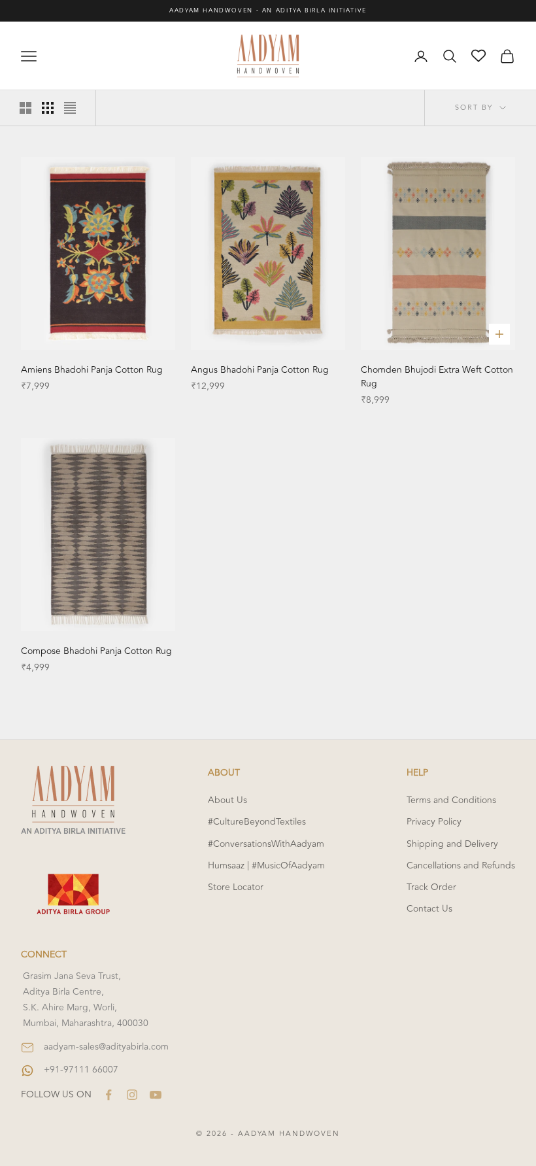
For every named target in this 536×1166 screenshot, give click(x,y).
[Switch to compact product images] (70, 108)
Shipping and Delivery (452, 844)
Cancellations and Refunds (461, 865)
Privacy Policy (434, 822)
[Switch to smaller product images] (48, 108)
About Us (227, 800)
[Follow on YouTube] (155, 1094)
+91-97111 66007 (81, 1069)
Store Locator (235, 887)
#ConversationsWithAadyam (266, 844)
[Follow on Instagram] (132, 1094)
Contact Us (429, 909)
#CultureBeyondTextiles (257, 822)
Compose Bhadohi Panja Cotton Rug (96, 651)
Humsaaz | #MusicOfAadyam (266, 865)
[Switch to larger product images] (25, 108)
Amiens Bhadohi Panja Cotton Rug (92, 370)
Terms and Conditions (451, 800)
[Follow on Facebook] (108, 1094)
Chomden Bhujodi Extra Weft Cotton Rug (437, 376)
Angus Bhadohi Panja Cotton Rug (260, 370)
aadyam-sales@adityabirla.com (106, 1047)
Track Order (431, 887)
